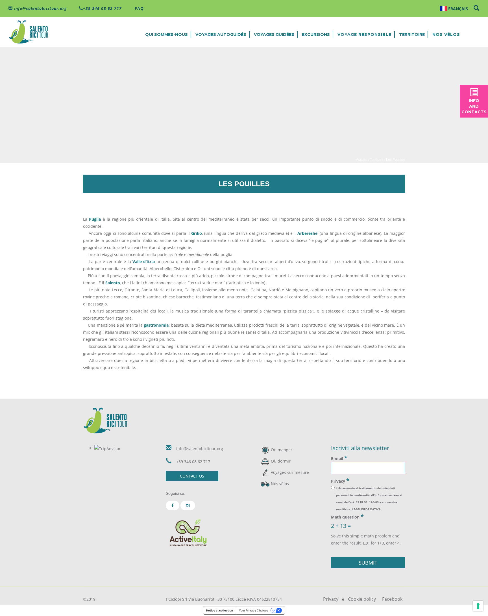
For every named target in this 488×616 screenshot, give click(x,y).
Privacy (340, 480)
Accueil (361, 160)
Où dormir (281, 461)
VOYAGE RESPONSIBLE (364, 34)
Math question (347, 516)
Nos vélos (446, 34)
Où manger (281, 449)
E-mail (339, 458)
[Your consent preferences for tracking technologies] (478, 606)
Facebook (392, 599)
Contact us (192, 476)
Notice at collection (219, 610)
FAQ (138, 8)
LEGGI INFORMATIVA (366, 509)
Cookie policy (362, 599)
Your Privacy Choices (253, 610)
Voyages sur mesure (290, 472)
